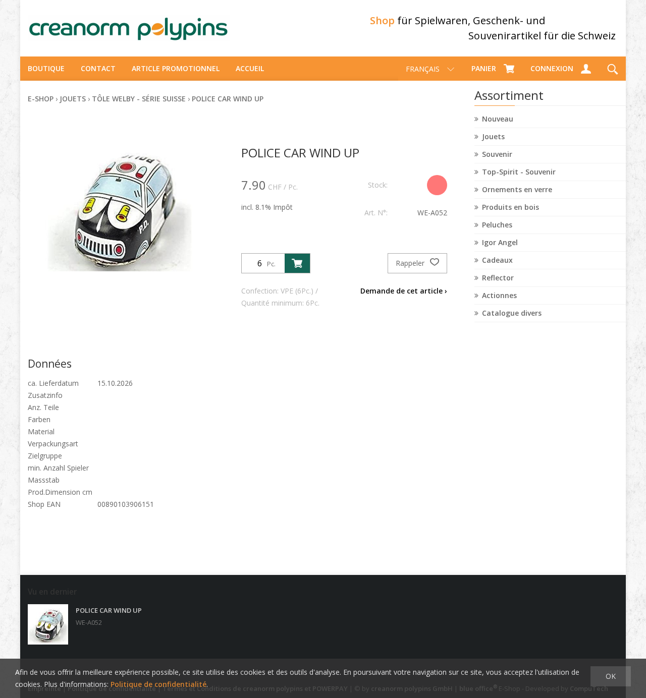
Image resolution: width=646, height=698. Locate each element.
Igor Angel (500, 242)
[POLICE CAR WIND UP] (48, 624)
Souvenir (497, 154)
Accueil (250, 68)
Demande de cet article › (403, 291)
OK (611, 676)
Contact (98, 68)
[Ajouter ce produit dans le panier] (297, 263)
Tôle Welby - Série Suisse (139, 98)
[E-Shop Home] (128, 28)
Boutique (46, 68)
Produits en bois (510, 207)
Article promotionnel (176, 68)
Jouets (493, 136)
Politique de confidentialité (158, 684)
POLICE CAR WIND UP (227, 98)
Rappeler (411, 263)
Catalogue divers (512, 313)
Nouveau (497, 119)
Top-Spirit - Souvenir (519, 172)
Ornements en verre (517, 189)
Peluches (497, 224)
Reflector (498, 277)
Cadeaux (497, 260)
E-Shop (40, 98)
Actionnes (499, 295)
